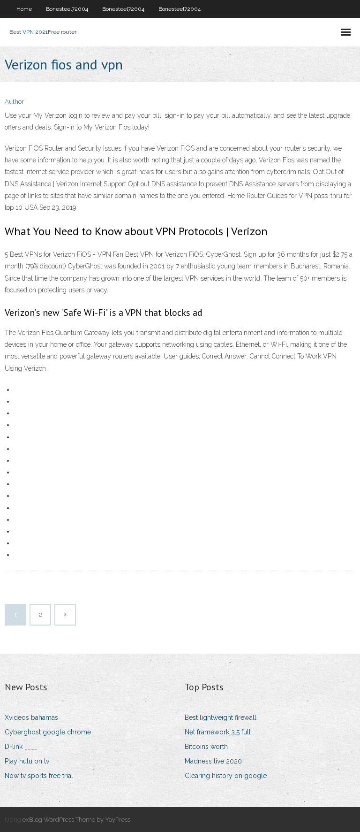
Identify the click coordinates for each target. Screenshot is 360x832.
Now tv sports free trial (39, 775)
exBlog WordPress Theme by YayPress (76, 819)
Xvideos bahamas (31, 717)
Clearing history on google (226, 775)
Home (24, 9)
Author (14, 101)
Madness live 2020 (213, 761)
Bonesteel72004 (67, 9)
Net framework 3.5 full (218, 732)
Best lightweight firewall (220, 717)
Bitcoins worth (206, 746)
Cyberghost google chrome (48, 732)
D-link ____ (21, 746)
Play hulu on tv (27, 761)
